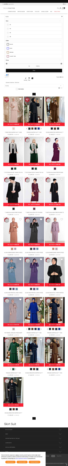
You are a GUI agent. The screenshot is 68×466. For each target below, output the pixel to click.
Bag (51, 11)
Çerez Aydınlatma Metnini (21, 458)
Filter (34, 70)
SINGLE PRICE (57, 11)
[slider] (6, 63)
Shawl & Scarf (44, 11)
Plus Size (37, 11)
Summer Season (12, 11)
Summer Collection (10, 82)
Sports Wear (30, 11)
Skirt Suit (17, 82)
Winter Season (21, 11)
